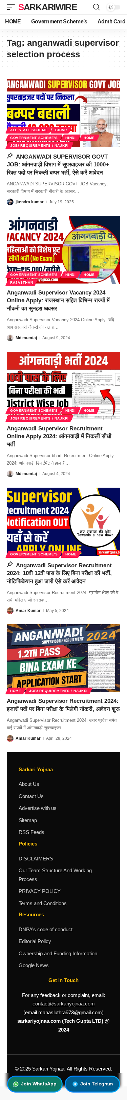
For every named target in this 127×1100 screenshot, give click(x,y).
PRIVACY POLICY (40, 891)
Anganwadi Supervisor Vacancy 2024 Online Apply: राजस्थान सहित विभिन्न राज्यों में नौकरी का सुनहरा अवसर (58, 300)
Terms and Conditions (43, 903)
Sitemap (28, 820)
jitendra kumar (30, 202)
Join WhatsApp (39, 1083)
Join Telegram (96, 1083)
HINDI (70, 138)
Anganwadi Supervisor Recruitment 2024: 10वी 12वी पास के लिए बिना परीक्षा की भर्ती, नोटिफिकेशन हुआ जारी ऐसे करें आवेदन (59, 573)
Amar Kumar (28, 610)
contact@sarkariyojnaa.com (64, 1003)
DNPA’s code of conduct (45, 929)
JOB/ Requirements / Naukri (39, 145)
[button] (12, 7)
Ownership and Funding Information (58, 953)
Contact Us (31, 796)
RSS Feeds (31, 832)
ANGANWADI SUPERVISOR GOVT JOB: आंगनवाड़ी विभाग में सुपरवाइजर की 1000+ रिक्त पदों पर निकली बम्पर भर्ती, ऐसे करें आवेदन (58, 165)
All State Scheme (28, 130)
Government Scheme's (34, 138)
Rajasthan (21, 282)
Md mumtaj (26, 337)
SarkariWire (47, 7)
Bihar (61, 130)
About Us (29, 784)
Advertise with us (38, 808)
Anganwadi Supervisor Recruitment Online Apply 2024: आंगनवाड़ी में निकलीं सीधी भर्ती (59, 436)
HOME (89, 138)
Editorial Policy (35, 941)
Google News (34, 965)
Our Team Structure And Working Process (55, 875)
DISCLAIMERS (36, 858)
